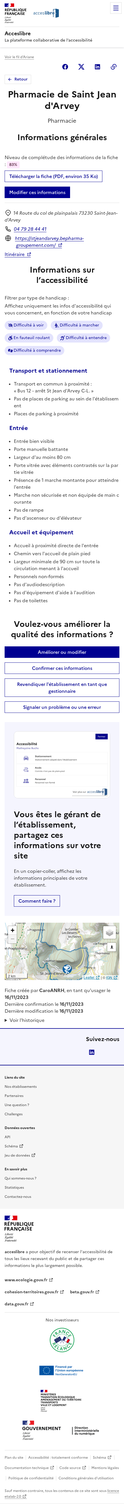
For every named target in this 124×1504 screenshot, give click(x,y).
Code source (70, 1467)
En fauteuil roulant (32, 338)
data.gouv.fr (17, 1304)
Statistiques (14, 1187)
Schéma (11, 1146)
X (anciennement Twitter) (81, 67)
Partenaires (14, 1095)
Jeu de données (17, 1155)
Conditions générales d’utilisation (86, 1478)
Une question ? (17, 1105)
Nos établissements (21, 1086)
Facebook (65, 67)
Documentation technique (27, 1467)
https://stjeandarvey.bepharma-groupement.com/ (49, 242)
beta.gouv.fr (82, 1292)
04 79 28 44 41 (30, 229)
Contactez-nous (18, 1196)
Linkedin (97, 67)
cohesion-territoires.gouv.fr (32, 1292)
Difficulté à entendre (86, 338)
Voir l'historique (27, 1020)
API (7, 1137)
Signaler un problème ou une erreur (62, 707)
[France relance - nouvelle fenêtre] (62, 1340)
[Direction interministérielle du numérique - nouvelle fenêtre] (62, 1430)
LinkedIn (91, 1052)
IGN (109, 977)
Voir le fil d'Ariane (19, 57)
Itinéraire (15, 254)
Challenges (13, 1114)
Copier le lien (113, 67)
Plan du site (14, 1457)
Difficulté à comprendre (37, 350)
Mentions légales (105, 1467)
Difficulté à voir (29, 325)
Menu (116, 8)
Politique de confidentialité (31, 1478)
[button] (12, 930)
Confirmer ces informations (62, 668)
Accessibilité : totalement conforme (58, 1457)
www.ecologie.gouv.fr (26, 1280)
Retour (21, 79)
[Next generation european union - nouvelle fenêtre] (62, 1370)
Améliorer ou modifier (62, 652)
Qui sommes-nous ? (20, 1178)
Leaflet (89, 977)
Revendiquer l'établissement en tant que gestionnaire (62, 688)
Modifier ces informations (37, 192)
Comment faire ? (36, 900)
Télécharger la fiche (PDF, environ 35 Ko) (53, 176)
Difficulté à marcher (79, 325)
